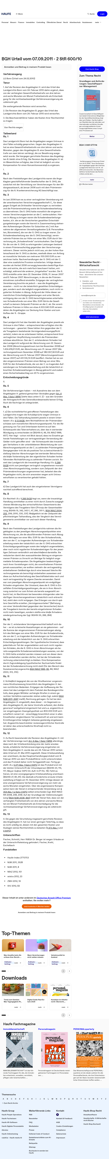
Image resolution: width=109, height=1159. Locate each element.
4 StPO (6, 830)
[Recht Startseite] (7, 14)
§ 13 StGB (19, 420)
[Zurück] (63, 971)
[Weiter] (69, 971)
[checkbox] (80, 301)
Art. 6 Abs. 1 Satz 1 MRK (40, 741)
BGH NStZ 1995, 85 (39, 669)
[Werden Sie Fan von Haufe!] (57, 1114)
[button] (102, 13)
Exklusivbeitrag (8, 963)
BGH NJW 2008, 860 (19, 797)
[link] (5, 22)
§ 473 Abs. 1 (52, 827)
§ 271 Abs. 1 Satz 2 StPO (25, 764)
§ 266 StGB (26, 498)
